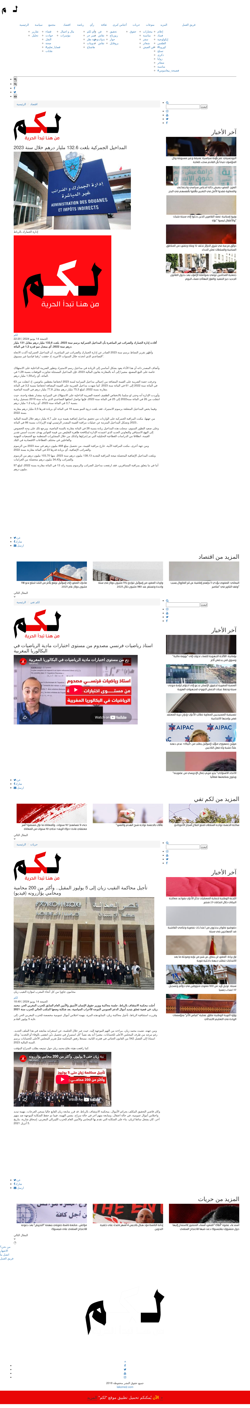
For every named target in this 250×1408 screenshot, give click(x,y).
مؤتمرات (65, 35)
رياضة (80, 24)
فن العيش (148, 47)
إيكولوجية (162, 39)
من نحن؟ (5, 1247)
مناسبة (147, 35)
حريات (136, 24)
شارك (18, 541)
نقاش (101, 35)
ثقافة (104, 24)
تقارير (35, 31)
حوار (112, 39)
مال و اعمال (67, 31)
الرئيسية (24, 24)
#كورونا (161, 47)
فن (100, 31)
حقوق (133, 31)
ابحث (204, 107)
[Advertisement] (87, 509)
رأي (92, 24)
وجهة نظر (92, 39)
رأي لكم (91, 31)
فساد (160, 35)
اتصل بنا (4, 1254)
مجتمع (51, 24)
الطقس (161, 43)
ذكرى (160, 55)
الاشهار (4, 1250)
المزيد (163, 24)
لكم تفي (35, 602)
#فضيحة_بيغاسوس (168, 70)
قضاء (48, 31)
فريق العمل (189, 24)
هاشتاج (91, 47)
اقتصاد (67, 24)
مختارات (148, 31)
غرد (18, 537)
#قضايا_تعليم (53, 47)
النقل (48, 39)
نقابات (49, 51)
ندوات (101, 39)
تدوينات (91, 43)
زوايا (159, 59)
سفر (145, 39)
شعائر (146, 43)
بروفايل (114, 43)
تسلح (160, 51)
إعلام (160, 31)
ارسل (20, 545)
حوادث (49, 35)
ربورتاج (114, 35)
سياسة (39, 24)
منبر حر (91, 35)
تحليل (35, 35)
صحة (48, 43)
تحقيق (113, 31)
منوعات (150, 24)
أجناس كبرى (120, 24)
